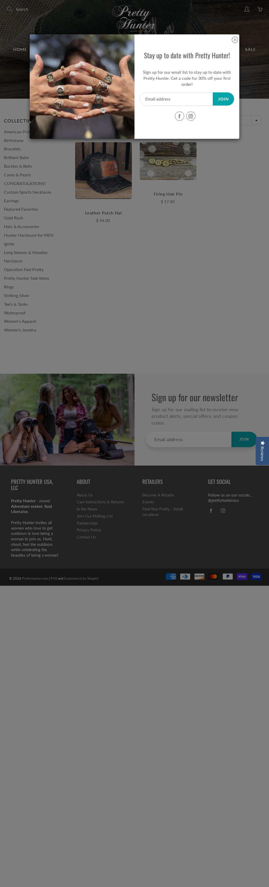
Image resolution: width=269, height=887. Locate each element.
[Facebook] (179, 116)
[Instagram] (190, 116)
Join (223, 98)
